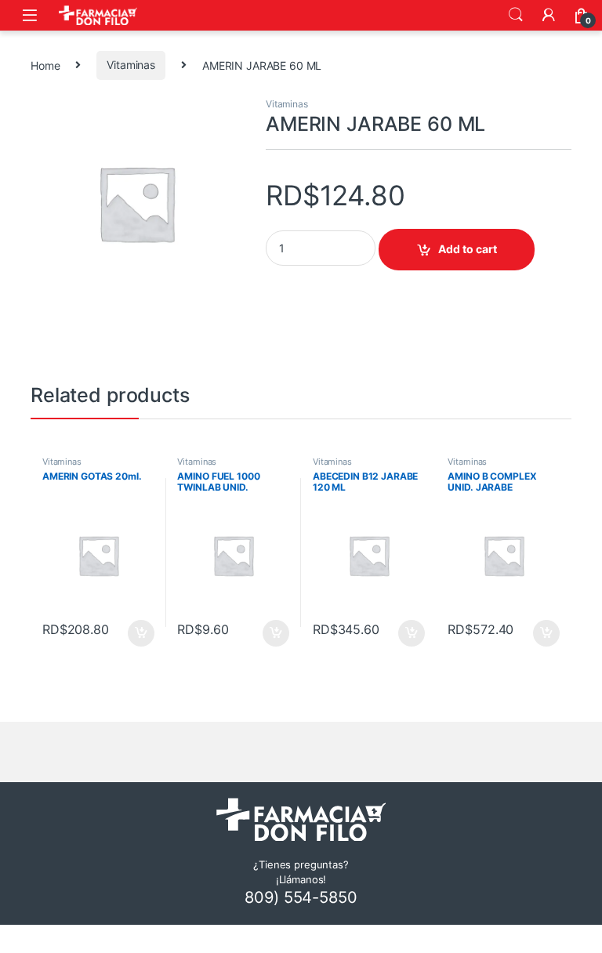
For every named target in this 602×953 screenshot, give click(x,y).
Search (515, 15)
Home (45, 64)
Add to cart (467, 248)
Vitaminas (131, 64)
